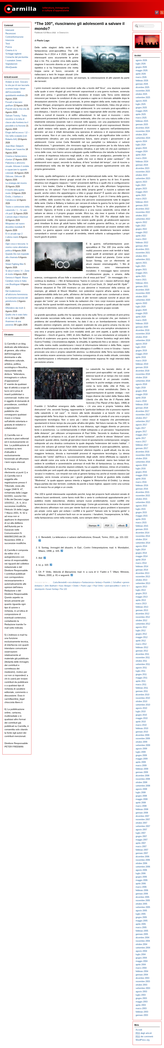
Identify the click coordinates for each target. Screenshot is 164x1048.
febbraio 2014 (142, 566)
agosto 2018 (141, 384)
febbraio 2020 (142, 323)
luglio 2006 (141, 873)
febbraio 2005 (142, 931)
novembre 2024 (143, 131)
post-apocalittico (112, 586)
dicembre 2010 (142, 694)
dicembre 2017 (142, 411)
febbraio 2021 (142, 283)
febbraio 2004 (142, 971)
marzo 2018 (141, 401)
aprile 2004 (141, 964)
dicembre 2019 (142, 330)
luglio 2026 (141, 63)
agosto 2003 (141, 991)
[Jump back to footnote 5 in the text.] (71, 575)
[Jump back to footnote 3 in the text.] (44, 558)
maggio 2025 (142, 111)
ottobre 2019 (141, 337)
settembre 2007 (143, 826)
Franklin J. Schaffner (112, 582)
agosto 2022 (141, 222)
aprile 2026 (141, 74)
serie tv (125, 586)
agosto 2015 (141, 505)
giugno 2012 (141, 634)
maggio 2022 (142, 232)
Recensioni (10, 33)
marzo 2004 (141, 968)
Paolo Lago (86, 586)
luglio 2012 (141, 630)
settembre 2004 (143, 947)
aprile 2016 (141, 478)
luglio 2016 (141, 468)
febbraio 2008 (142, 809)
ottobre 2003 (141, 985)
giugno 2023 (141, 188)
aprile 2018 (141, 398)
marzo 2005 (141, 927)
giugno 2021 (141, 269)
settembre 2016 (143, 462)
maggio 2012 (142, 637)
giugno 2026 (141, 67)
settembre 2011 (143, 664)
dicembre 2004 (142, 937)
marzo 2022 (141, 239)
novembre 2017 (143, 414)
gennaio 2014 (142, 570)
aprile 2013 (141, 600)
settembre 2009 (143, 745)
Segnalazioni (11, 64)
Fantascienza (88, 582)
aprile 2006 (141, 883)
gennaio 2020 (142, 327)
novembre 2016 (143, 455)
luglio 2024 (141, 144)
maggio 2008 (142, 799)
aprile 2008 (141, 802)
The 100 (63, 589)
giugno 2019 (141, 350)
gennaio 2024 (142, 165)
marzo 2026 (141, 77)
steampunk (39, 589)
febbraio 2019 (142, 364)
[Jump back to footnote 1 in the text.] (39, 540)
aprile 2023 (141, 195)
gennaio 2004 (142, 974)
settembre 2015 (143, 502)
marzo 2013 (141, 603)
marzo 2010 (141, 725)
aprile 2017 (141, 438)
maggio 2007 (142, 839)
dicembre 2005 (142, 897)
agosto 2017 (141, 425)
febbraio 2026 (142, 80)
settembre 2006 (143, 866)
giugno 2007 (141, 836)
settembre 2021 (143, 259)
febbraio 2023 (142, 202)
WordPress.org (142, 1040)
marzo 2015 (141, 522)
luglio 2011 (140, 671)
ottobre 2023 (141, 175)
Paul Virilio (98, 586)
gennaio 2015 (142, 529)
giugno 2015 (141, 512)
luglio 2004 (141, 954)
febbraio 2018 (142, 404)
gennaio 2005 (142, 934)
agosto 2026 (141, 60)
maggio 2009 (142, 759)
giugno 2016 (141, 472)
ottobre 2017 (141, 418)
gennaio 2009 (142, 772)
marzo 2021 (141, 279)
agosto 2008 (141, 789)
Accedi (139, 1030)
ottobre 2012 (141, 620)
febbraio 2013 (142, 607)
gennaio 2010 (142, 732)
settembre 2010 (143, 705)
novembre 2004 (143, 941)
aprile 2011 (141, 681)
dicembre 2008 (142, 775)
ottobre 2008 (141, 782)
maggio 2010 (142, 718)
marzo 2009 (141, 765)
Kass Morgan (65, 586)
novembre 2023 (143, 171)
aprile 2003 (141, 1005)
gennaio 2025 (142, 124)
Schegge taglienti (13, 54)
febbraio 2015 (142, 526)
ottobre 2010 (141, 701)
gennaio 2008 (142, 813)
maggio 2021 (142, 273)
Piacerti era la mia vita (15, 109)
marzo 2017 (141, 441)
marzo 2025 (141, 117)
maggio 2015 (142, 516)
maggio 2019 (142, 354)
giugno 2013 (141, 593)
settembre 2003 (143, 988)
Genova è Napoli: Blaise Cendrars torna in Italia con (16, 280)
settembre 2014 (143, 543)
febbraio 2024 (142, 161)
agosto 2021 (141, 263)
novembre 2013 (143, 576)
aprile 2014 (141, 559)
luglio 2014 (141, 549)
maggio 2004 (142, 961)
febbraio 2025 (142, 121)
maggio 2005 (142, 920)
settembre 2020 (143, 300)
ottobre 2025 (141, 94)
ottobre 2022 (141, 215)
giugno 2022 (141, 229)
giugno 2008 (141, 796)
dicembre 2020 (142, 290)
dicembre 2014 (142, 532)
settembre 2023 (143, 178)
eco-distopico (74, 582)
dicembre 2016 (142, 451)
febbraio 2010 (142, 728)
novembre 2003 (143, 981)
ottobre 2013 (141, 580)
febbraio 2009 (142, 769)
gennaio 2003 (142, 1015)
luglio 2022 (141, 225)
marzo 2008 (141, 806)
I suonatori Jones (13, 60)
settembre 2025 (143, 97)
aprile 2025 (141, 114)
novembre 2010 (143, 698)
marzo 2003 (141, 1008)
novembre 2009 (143, 738)
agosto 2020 (141, 303)
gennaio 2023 (142, 205)
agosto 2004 (141, 951)
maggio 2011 (141, 678)
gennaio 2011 (142, 691)
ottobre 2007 (141, 823)
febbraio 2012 (142, 647)
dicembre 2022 (142, 209)
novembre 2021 (143, 252)
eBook (121, 525)
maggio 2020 (142, 313)
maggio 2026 (142, 70)
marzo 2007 (141, 846)
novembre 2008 (143, 779)
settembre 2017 (143, 421)
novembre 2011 (143, 657)
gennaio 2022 (142, 246)
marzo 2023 (141, 198)
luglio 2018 (141, 387)
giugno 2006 (141, 877)
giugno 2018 (141, 391)
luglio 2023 (141, 185)
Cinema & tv (64, 32)
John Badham (51, 586)
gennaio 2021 (142, 286)
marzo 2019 (141, 360)
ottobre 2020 (141, 296)
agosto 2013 (141, 586)
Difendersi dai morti (14, 308)
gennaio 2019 (142, 367)
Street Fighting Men (14, 264)
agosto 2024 (141, 141)
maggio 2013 (142, 597)
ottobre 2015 (141, 499)
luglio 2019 (141, 347)
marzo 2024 (141, 158)
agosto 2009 (141, 748)
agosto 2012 (141, 627)
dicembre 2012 (142, 613)
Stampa (93, 525)
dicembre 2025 (142, 87)
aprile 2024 (141, 155)
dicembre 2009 (142, 735)
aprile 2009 (141, 762)
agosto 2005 (141, 910)
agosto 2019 (141, 344)
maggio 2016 (142, 475)
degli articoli (144, 1033)
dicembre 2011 (142, 654)
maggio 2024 (142, 151)
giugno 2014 (141, 553)
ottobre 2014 (141, 539)
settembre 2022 (143, 219)
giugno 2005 (141, 917)
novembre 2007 (143, 819)
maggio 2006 (142, 880)
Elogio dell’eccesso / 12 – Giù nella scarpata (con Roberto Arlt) (17, 135)
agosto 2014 (141, 546)
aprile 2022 (141, 236)
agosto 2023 (141, 182)
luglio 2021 (141, 266)
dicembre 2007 (142, 816)
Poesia (8, 47)
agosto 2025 (141, 101)
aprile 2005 (141, 924)
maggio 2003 (142, 1001)
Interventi (9, 30)
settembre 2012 (143, 624)
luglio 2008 (141, 792)
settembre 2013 (143, 583)
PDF (107, 525)
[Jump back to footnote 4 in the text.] (51, 565)
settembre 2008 (143, 786)
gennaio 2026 (142, 84)
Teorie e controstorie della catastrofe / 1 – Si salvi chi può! (17, 210)
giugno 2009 (141, 755)
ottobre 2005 (141, 904)
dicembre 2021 (142, 249)
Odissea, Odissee (13, 176)
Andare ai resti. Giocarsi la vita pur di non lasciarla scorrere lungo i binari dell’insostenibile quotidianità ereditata (17, 89)
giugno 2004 (141, 958)
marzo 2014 (141, 563)
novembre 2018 (143, 374)
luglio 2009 (141, 752)
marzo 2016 (141, 482)
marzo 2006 (141, 887)
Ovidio (76, 586)
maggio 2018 (142, 394)
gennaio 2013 (142, 610)
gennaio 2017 (142, 448)
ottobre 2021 (141, 256)
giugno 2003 (141, 998)
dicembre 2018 (142, 371)
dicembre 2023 (142, 168)
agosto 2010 (141, 708)
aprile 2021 (141, 276)
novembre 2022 (143, 212)
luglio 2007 (141, 833)
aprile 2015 (141, 519)
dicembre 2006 (142, 856)
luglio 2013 (141, 590)
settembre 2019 (143, 340)
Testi (7, 43)
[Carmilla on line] (82, 9)
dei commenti (144, 1036)
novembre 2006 (143, 860)
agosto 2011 (141, 667)
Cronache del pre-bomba (16, 57)
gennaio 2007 (142, 853)
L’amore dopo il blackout (16, 217)
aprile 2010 (141, 721)
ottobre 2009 (141, 742)
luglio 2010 (141, 711)
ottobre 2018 (141, 377)
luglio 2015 (141, 509)
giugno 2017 (141, 431)
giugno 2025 (141, 107)
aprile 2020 (141, 317)
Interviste (9, 40)
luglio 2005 (141, 914)
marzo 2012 (141, 644)
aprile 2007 (141, 843)
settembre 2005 (143, 907)
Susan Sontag (52, 589)
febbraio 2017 (142, 445)
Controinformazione (14, 37)
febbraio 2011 (142, 688)
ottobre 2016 (141, 458)
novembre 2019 (143, 333)
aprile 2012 (141, 640)
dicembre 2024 (142, 128)
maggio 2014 (142, 556)
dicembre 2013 (142, 573)
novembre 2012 (143, 617)
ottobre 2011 (141, 661)
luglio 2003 (141, 995)
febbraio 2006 (142, 890)
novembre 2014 (143, 536)
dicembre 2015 (142, 492)
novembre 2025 (143, 90)
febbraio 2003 (142, 1012)
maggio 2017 (142, 435)
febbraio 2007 (142, 850)
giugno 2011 (141, 674)
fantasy (98, 582)
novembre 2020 (143, 293)
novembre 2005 (143, 900)
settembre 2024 (143, 138)
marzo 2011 (141, 684)
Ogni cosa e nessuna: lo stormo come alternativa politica (16, 247)
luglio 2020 (141, 306)
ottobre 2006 (141, 863)
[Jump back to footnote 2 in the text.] (62, 551)
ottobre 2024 (141, 134)
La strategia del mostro (16, 183)
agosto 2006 (141, 870)
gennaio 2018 (142, 408)
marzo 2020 (141, 320)
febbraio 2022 (142, 242)
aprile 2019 (141, 357)
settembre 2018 (143, 381)
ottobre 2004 (141, 944)
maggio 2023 (142, 192)
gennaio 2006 (142, 893)
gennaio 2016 (142, 489)
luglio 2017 (141, 428)
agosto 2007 (141, 829)
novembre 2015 (143, 495)
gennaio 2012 (142, 651)
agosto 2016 (141, 465)
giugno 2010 (141, 715)
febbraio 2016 (142, 485)
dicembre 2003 (142, 978)
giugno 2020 (141, 310)
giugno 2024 (141, 148)
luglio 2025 (141, 104)
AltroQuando (11, 67)
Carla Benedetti (60, 582)
